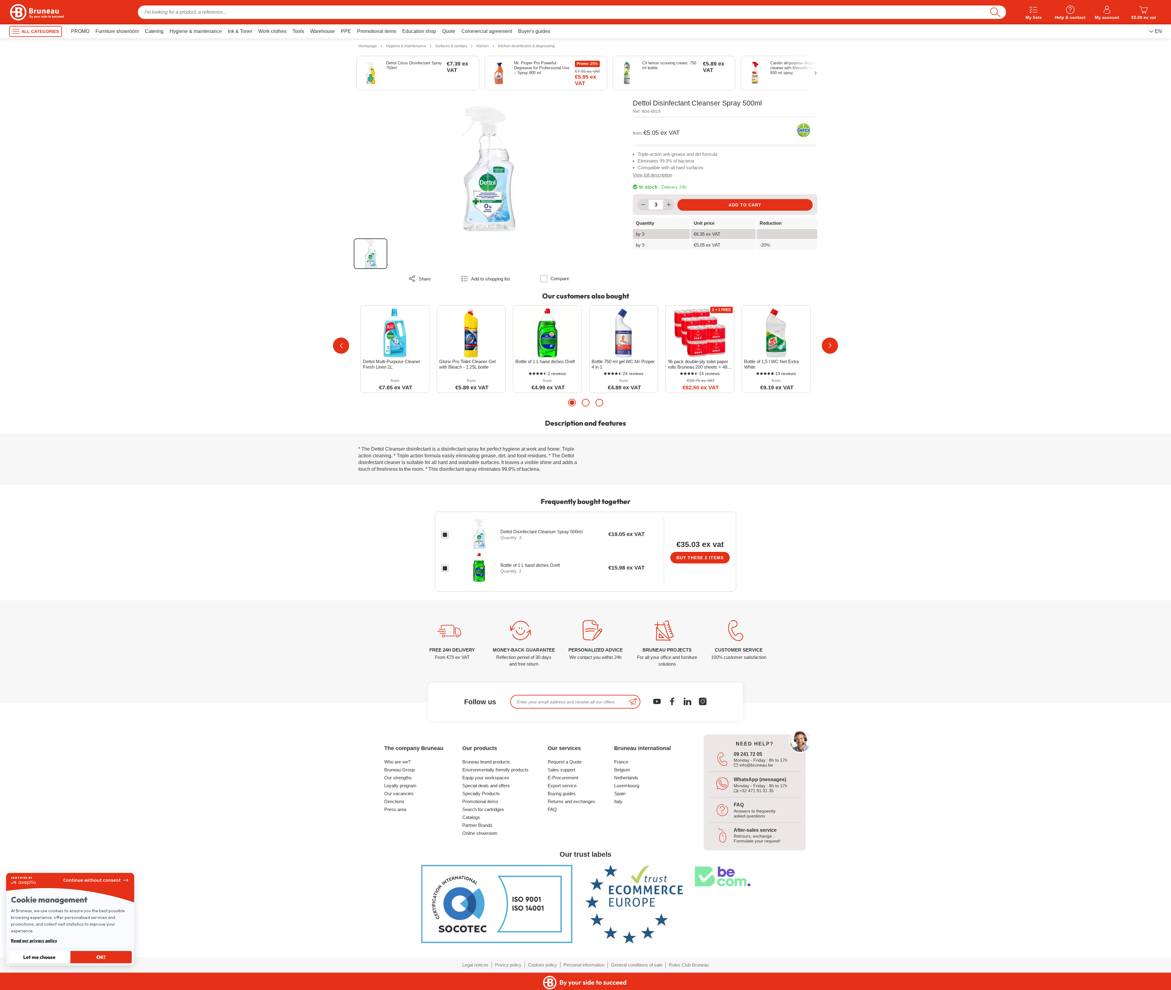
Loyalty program (400, 785)
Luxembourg (626, 785)
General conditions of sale (636, 964)
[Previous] (341, 346)
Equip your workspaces (485, 777)
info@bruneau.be (755, 765)
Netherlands (626, 777)
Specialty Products (481, 793)
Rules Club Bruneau (689, 964)
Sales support (561, 769)
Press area (395, 809)
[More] (668, 204)
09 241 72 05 (748, 754)
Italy (618, 801)
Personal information (584, 964)
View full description (652, 174)
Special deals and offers (486, 785)
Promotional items (480, 801)
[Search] (995, 12)
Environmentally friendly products (495, 769)
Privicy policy (508, 964)
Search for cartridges (483, 809)
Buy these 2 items (700, 557)
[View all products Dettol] (803, 131)
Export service (562, 785)
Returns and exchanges (571, 801)
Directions (394, 801)
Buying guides (562, 793)
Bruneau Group (399, 769)
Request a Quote (565, 761)
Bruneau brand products (486, 761)
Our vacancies (399, 793)
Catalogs (471, 817)
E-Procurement (563, 777)
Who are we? (397, 761)
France (621, 761)
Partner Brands (477, 825)
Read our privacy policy (34, 940)
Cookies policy (542, 964)
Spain (619, 793)
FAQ (552, 809)
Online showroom (479, 833)
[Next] (830, 346)
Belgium (622, 769)
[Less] (643, 204)
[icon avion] (632, 702)
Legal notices (475, 964)
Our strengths (398, 777)
